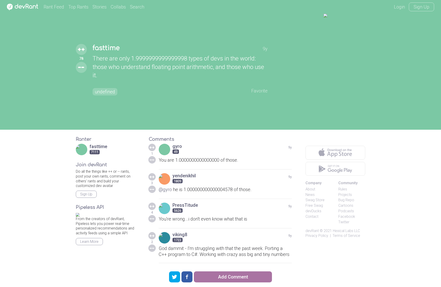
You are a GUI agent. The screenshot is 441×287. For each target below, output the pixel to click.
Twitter (343, 222)
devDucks (313, 211)
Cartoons (345, 205)
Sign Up (421, 7)
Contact (311, 216)
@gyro (165, 189)
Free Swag (314, 205)
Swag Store (315, 200)
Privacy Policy (316, 235)
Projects (345, 194)
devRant (312, 231)
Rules (342, 189)
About (310, 189)
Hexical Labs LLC (346, 231)
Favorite (259, 91)
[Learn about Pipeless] (77, 214)
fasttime (106, 48)
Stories (100, 7)
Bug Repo (346, 200)
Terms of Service (346, 235)
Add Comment (233, 277)
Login (399, 7)
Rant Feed (54, 7)
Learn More (89, 241)
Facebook (346, 216)
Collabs (118, 7)
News (310, 194)
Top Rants (78, 7)
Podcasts (346, 211)
